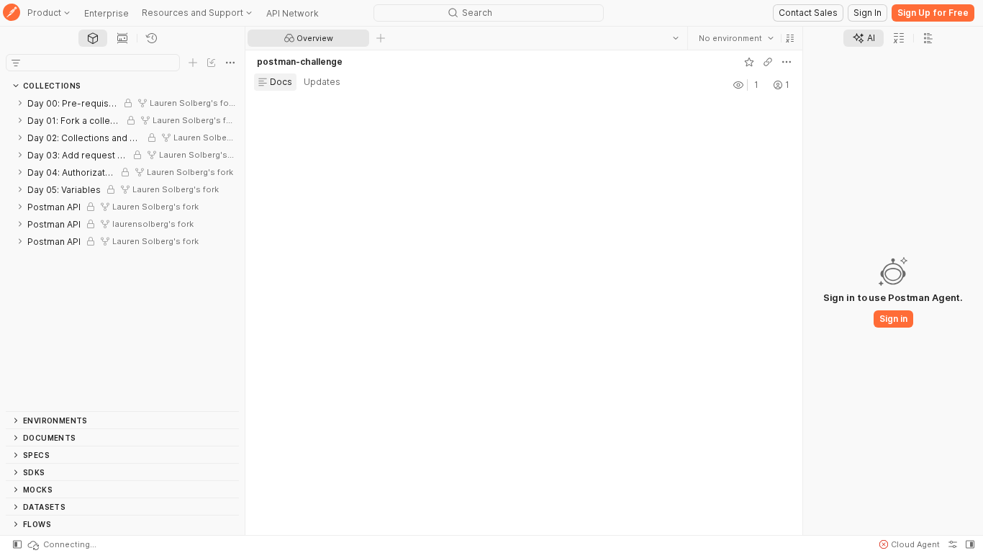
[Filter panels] (15, 62)
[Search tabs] (675, 38)
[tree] (122, 252)
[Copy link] (768, 62)
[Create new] (192, 62)
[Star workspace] (749, 62)
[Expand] (20, 103)
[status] (61, 544)
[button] (790, 38)
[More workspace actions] (786, 62)
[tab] (92, 38)
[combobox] (736, 38)
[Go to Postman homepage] (11, 13)
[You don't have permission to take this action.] (380, 38)
